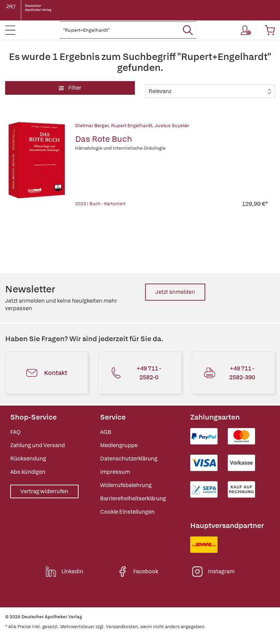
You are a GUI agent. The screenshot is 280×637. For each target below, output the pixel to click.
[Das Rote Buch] (37, 165)
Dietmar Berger (92, 125)
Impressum (115, 471)
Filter (74, 87)
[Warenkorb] (270, 30)
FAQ (15, 432)
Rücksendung (28, 458)
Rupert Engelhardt (131, 125)
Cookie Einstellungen (127, 511)
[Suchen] (187, 30)
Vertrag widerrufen (44, 491)
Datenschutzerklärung (128, 458)
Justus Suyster (172, 125)
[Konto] (246, 30)
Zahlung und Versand (37, 445)
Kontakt (55, 373)
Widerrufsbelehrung (126, 485)
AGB (105, 432)
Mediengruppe (119, 445)
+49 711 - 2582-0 (149, 372)
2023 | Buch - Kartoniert (100, 204)
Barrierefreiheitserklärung (133, 498)
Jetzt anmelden (175, 291)
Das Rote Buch (103, 138)
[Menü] (10, 30)
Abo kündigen (27, 471)
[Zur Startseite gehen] (34, 10)
